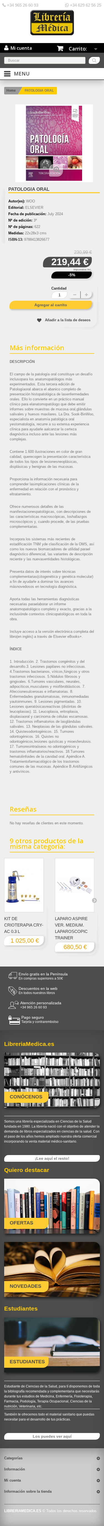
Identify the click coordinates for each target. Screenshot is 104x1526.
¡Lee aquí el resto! (52, 1158)
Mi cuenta (12, 1480)
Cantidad (59, 288)
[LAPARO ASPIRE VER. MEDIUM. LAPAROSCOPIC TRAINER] (75, 885)
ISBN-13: (15, 239)
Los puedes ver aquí (52, 1436)
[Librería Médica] (52, 22)
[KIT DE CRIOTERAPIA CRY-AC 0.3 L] (24, 885)
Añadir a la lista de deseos (67, 320)
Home (11, 90)
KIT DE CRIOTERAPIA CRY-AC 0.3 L (23, 925)
